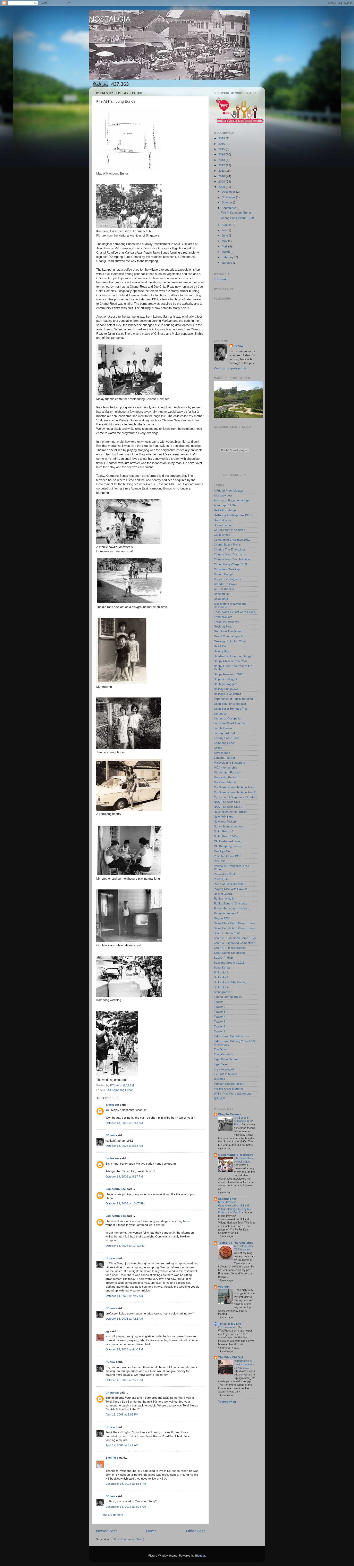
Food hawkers (223, 616)
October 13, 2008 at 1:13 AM (124, 1123)
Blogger (200, 1555)
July (225, 230)
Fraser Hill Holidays (226, 621)
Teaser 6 (219, 1026)
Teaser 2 (219, 1006)
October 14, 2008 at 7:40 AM (124, 1295)
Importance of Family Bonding (233, 698)
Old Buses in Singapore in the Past (243, 1121)
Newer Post (106, 1531)
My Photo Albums (225, 782)
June (225, 235)
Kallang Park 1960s (226, 738)
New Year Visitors (225, 821)
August (226, 224)
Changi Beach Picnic (227, 544)
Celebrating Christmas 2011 (232, 539)
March (226, 251)
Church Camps (223, 574)
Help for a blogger (225, 679)
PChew (110, 1135)
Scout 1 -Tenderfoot (227, 933)
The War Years (223, 1054)
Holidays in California (227, 693)
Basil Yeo (112, 1457)
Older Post (195, 1531)
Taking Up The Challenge (235, 1242)
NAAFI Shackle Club (227, 801)
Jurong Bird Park (225, 733)
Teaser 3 (219, 1011)
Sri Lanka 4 (221, 987)
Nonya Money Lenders (228, 826)
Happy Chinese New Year (230, 661)
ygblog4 (224, 1286)
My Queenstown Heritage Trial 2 (235, 792)
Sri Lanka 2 (221, 977)
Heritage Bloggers (225, 684)
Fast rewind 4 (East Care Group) (235, 612)
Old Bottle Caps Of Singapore (243, 1247)
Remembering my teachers (231, 908)
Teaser (218, 1001)
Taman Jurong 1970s (228, 996)
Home (151, 1531)
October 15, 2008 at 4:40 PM (124, 1349)
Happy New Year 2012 (228, 674)
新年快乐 (219, 1098)
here (186, 1221)
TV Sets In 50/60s (225, 1073)
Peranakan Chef (224, 874)
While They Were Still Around (233, 1093)
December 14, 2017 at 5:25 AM (126, 1506)
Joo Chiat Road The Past (230, 723)
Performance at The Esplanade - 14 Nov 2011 (243, 1364)
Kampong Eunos (224, 743)
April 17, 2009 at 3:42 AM (122, 1445)
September (229, 207)
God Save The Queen (228, 631)
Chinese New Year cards (230, 554)
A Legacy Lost (223, 495)
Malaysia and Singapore (229, 762)
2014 (222, 154)
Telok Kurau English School (231, 1036)
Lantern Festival (224, 757)
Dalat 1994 (221, 598)
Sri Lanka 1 (221, 972)
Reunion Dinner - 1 (226, 913)
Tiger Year (220, 1064)
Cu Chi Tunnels (224, 589)
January (227, 262)
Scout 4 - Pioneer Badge (230, 947)
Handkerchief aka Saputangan (233, 656)
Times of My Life (229, 1323)
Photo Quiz (221, 879)
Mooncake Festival (226, 777)
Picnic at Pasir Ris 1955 (229, 884)
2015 (222, 149)
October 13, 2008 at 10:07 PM (125, 1203)
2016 (222, 143)
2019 (222, 138)
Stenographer (223, 992)
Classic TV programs (227, 579)
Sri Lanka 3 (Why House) (230, 982)
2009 (222, 181)
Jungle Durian (223, 728)
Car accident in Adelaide (229, 529)
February (228, 257)
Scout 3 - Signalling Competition (234, 942)
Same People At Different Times (234, 928)
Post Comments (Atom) (129, 1539)
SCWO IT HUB (223, 957)
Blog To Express (229, 1114)
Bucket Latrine (223, 525)
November (229, 197)
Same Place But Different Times (234, 923)
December (229, 191)
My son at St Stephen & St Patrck (235, 797)
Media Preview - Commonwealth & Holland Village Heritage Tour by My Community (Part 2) (234, 1207)
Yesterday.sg (227, 1401)
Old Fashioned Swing (228, 841)
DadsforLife (221, 593)
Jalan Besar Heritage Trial (230, 708)
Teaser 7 (219, 1031)
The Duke (220, 1049)
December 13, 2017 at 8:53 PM (126, 1483)
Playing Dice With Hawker (230, 888)
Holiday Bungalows (226, 689)
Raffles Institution (225, 898)
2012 (222, 165)
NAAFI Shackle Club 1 (228, 806)
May (225, 240)
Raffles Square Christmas (230, 903)
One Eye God (222, 851)
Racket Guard (223, 893)
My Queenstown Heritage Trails (234, 787)
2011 (221, 170)
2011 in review (227, 1327)
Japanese (220, 713)
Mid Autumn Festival (227, 772)
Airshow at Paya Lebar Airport (233, 500)
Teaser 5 (219, 1021)
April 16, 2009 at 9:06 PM (122, 1414)
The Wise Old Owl (230, 1357)
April (225, 246)
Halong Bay (221, 651)
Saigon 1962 (222, 918)
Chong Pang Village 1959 (237, 217)
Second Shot (227, 1198)
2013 (222, 160)
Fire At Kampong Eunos (236, 212)
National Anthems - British (230, 811)
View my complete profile (230, 368)
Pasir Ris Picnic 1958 (227, 856)
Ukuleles (219, 1078)
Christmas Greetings (227, 569)
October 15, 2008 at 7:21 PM (124, 1380)
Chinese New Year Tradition (232, 559)
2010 (222, 176)
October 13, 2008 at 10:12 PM (125, 1245)
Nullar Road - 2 (224, 831)
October (227, 202)
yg (107, 1331)
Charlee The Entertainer (229, 549)
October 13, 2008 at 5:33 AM (124, 1145)
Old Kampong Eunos (120, 1089)
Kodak (218, 747)
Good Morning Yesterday (235, 1154)
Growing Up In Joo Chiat (230, 641)
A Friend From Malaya (228, 490)
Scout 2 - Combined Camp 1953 (235, 938)
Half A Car (220, 646)
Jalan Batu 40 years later (230, 703)
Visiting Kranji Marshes (228, 1088)
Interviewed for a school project (244, 1160)
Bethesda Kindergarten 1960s (233, 515)
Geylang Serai (223, 626)
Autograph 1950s (225, 505)
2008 (222, 186)
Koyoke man (222, 752)
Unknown (112, 1392)
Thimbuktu (221, 279)
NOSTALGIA (109, 19)
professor (112, 1104)
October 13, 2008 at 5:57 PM (124, 1176)
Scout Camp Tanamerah (230, 952)
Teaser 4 (219, 1016)
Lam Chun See (116, 1188)
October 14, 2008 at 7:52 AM (124, 1318)
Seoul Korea (222, 967)
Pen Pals (219, 861)
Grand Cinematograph (228, 636)
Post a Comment (112, 1514)
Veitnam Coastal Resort (229, 1083)
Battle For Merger (225, 510)
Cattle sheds (222, 534)
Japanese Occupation (228, 718)
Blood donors (222, 520)
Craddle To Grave (225, 584)
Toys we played (224, 1069)
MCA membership (225, 767)
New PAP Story (223, 816)
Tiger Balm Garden (226, 1059)
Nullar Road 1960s (226, 836)
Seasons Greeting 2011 (229, 962)
